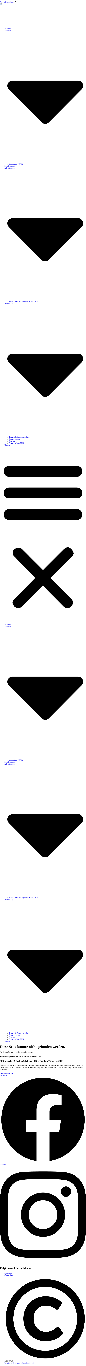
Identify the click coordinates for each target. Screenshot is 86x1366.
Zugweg (12, 441)
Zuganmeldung (14, 439)
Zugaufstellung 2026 (16, 443)
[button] (43, 535)
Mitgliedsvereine (10, 166)
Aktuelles (7, 28)
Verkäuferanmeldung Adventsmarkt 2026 (23, 301)
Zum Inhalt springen (7, 2)
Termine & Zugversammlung (19, 437)
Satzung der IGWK (16, 164)
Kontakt (7, 445)
